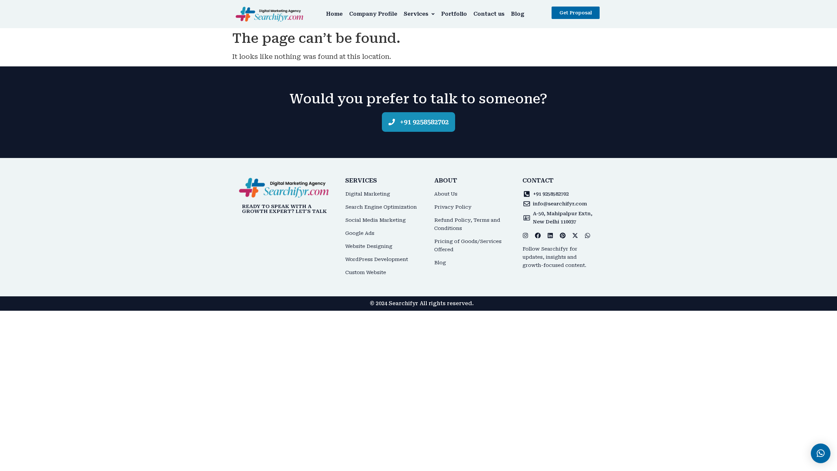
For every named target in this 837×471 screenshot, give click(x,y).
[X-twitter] (575, 235)
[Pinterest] (563, 235)
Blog (517, 14)
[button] (419, 14)
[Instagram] (525, 235)
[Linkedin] (550, 235)
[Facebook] (538, 235)
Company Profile (373, 14)
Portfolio (454, 14)
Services (416, 14)
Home (334, 14)
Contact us (488, 14)
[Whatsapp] (587, 235)
